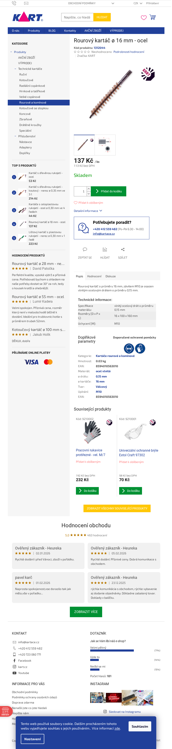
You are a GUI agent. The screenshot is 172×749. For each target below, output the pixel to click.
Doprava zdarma (23, 702)
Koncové (25, 113)
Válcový (101, 386)
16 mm (100, 381)
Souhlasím (140, 726)
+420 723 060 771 (29, 654)
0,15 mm (101, 376)
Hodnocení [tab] (94, 276)
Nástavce (25, 142)
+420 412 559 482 (30, 648)
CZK (136, 3)
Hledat (102, 17)
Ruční (23, 74)
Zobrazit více (86, 612)
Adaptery (25, 147)
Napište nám (20, 713)
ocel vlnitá (103, 371)
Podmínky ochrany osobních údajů (34, 697)
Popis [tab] (79, 276)
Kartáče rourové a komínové (115, 356)
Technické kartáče (30, 68)
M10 (99, 391)
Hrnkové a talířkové (32, 91)
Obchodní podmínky (81, 3)
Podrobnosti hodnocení (128, 51)
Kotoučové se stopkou (33, 108)
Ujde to (95, 657)
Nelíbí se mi (97, 666)
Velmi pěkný (98, 647)
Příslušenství (26, 136)
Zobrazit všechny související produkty (117, 508)
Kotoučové (26, 80)
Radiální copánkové (32, 85)
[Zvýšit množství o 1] (89, 189)
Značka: (86, 55)
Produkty (20, 52)
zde (117, 728)
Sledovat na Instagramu (125, 711)
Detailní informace (86, 211)
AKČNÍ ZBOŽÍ (26, 57)
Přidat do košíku (111, 191)
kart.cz (22, 667)
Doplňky (24, 153)
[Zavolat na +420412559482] (18, 3)
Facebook (24, 660)
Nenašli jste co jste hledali (29, 708)
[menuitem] (15, 30)
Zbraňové (25, 119)
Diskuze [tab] (111, 276)
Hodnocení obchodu (86, 525)
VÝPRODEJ (25, 63)
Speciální (25, 130)
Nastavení (32, 739)
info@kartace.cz (104, 233)
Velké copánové (29, 96)
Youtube (23, 673)
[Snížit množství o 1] (89, 193)
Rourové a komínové (32, 102)
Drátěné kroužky (30, 125)
